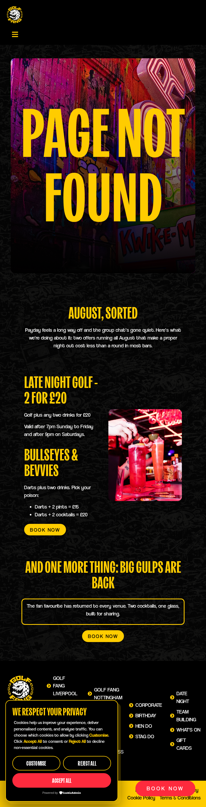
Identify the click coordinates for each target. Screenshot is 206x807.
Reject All (87, 763)
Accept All (62, 780)
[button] (15, 34)
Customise (36, 763)
